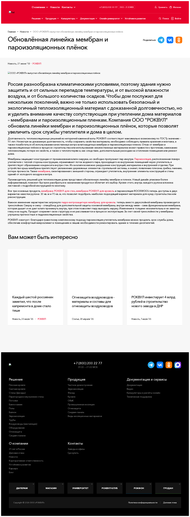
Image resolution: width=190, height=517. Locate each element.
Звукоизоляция (17, 416)
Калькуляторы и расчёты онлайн (143, 392)
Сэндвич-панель (76, 412)
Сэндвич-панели (17, 435)
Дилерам (22, 488)
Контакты (67, 7)
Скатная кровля (17, 389)
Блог (11, 472)
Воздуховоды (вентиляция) (23, 423)
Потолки (13, 400)
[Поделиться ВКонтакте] (170, 40)
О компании (38, 7)
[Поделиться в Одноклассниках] (179, 40)
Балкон (12, 412)
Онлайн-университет (109, 18)
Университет (80, 488)
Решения (36, 18)
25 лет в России (17, 449)
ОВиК (71, 400)
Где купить (73, 452)
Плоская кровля (17, 385)
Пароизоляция (142, 159)
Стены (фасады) (17, 392)
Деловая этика (16, 452)
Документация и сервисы (147, 379)
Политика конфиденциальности (142, 502)
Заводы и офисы (76, 449)
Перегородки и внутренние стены (26, 396)
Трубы (12, 420)
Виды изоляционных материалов (85, 416)
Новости (55, 7)
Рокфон (139, 488)
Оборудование (17, 427)
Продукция (50, 18)
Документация (87, 18)
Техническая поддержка (139, 396)
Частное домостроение (80, 385)
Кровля (71, 396)
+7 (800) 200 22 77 (87, 363)
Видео (130, 389)
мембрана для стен (58, 191)
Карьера (13, 468)
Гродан (168, 488)
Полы (11, 408)
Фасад (71, 392)
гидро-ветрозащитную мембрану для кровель (88, 202)
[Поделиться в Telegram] (161, 40)
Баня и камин (15, 404)
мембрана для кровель (95, 191)
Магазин (51, 488)
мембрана (44, 171)
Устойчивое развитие (135, 18)
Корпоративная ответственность (26, 460)
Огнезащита (15, 431)
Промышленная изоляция (81, 404)
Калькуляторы (68, 18)
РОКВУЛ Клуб (109, 488)
